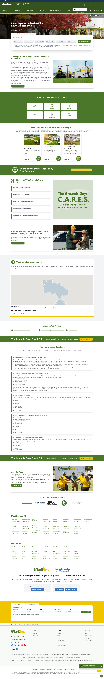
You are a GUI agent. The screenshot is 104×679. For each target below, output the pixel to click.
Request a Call (86, 611)
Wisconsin (76, 558)
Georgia (24, 548)
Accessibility (49, 669)
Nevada (44, 556)
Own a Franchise (98, 4)
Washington (76, 553)
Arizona (13, 548)
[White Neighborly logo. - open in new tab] (4, 1)
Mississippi (45, 546)
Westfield (22, 313)
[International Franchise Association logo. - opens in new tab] (13, 649)
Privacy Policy (32, 46)
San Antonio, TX (77, 519)
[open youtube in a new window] (96, 16)
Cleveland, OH (25, 523)
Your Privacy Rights (70, 669)
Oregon (65, 546)
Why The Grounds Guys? (56, 10)
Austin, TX (14, 526)
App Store (60, 590)
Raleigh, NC (66, 526)
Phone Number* (48, 38)
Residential (5, 10)
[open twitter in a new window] (93, 16)
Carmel (14, 313)
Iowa (23, 558)
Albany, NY (14, 519)
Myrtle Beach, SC (57, 526)
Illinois (23, 553)
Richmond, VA (66, 528)
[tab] (17, 34)
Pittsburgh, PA (66, 523)
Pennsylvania (66, 548)
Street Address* (59, 38)
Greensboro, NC (36, 530)
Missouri (44, 548)
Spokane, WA (77, 526)
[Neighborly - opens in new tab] (17, 649)
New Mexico (56, 548)
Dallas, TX (24, 531)
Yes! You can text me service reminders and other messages (27, 614)
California (14, 553)
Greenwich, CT (35, 532)
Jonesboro (30, 307)
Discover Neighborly (38, 590)
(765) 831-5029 (95, 11)
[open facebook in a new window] (90, 16)
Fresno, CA (34, 525)
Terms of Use (35, 669)
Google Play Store (71, 590)
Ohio (54, 556)
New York (55, 551)
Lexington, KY (46, 528)
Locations (21, 624)
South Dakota (66, 553)
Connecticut (14, 558)
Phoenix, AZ (66, 521)
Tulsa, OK (76, 533)
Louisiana (34, 551)
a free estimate (19, 238)
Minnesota (34, 558)
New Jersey (55, 546)
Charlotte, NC (15, 533)
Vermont (75, 548)
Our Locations (88, 635)
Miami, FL (55, 521)
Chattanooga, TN (26, 519)
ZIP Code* (69, 38)
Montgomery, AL (56, 523)
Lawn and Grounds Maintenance (22, 330)
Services (34, 630)
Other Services (29, 10)
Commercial (17, 10)
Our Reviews (81, 170)
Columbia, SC (25, 526)
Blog (69, 10)
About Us (41, 10)
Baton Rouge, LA (15, 528)
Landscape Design (49, 146)
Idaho (23, 551)
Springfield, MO (77, 528)
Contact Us (59, 638)
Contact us (47, 237)
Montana (45, 551)
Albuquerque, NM (16, 521)
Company (59, 630)
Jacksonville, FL (46, 521)
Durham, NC (25, 533)
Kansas (34, 546)
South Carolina (66, 551)
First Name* (15, 38)
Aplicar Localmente (89, 4)
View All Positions (17, 485)
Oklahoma (55, 558)
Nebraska (45, 553)
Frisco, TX (34, 527)
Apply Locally (81, 4)
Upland (54, 307)
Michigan (34, 556)
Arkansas (14, 551)
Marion (38, 307)
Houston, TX (45, 519)
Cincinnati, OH (25, 521)
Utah (75, 546)
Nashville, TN (56, 528)
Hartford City (23, 307)
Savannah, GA (77, 523)
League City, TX (46, 526)
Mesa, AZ (55, 519)
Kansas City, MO (46, 523)
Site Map (87, 638)
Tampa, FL (76, 531)
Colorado (14, 556)
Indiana (23, 556)
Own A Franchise (61, 640)
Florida (23, 546)
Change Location (19, 6)
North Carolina (56, 553)
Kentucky (34, 548)
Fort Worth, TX (35, 523)
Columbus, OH (25, 528)
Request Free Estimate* (80, 9)
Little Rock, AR (46, 531)
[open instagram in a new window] (99, 16)
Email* (36, 38)
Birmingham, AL (15, 531)
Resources (88, 630)
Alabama (14, 546)
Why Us (59, 633)
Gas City (14, 307)
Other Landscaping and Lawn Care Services (52, 330)
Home (14, 624)
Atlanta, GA (14, 523)
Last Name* (26, 38)
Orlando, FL (65, 519)
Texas (64, 558)
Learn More (27, 159)
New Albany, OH (56, 531)
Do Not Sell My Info (58, 669)
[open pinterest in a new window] (102, 16)
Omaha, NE (55, 533)
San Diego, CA (77, 521)
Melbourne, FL (46, 533)
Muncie (46, 307)
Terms (27, 46)
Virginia (75, 551)
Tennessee (65, 556)
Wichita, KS (86, 521)
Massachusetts (35, 553)
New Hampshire (46, 558)
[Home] (12, 624)
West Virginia (77, 556)
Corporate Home (89, 640)
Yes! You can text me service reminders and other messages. (27, 44)
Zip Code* (70, 609)
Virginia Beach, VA (88, 519)
